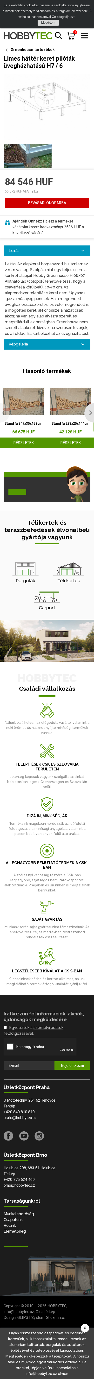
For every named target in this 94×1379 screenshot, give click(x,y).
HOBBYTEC (57, 1306)
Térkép (9, 1106)
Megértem (48, 22)
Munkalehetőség (19, 1214)
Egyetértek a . (33, 1030)
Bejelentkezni (72, 1065)
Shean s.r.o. (55, 1317)
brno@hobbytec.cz (19, 1185)
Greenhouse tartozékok (33, 49)
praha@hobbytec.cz (20, 1117)
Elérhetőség (15, 1231)
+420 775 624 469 (19, 1179)
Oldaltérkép (45, 1311)
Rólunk (10, 1225)
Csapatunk (13, 1219)
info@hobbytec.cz (19, 1311)
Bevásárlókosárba (47, 203)
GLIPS (22, 1317)
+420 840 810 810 (19, 1112)
